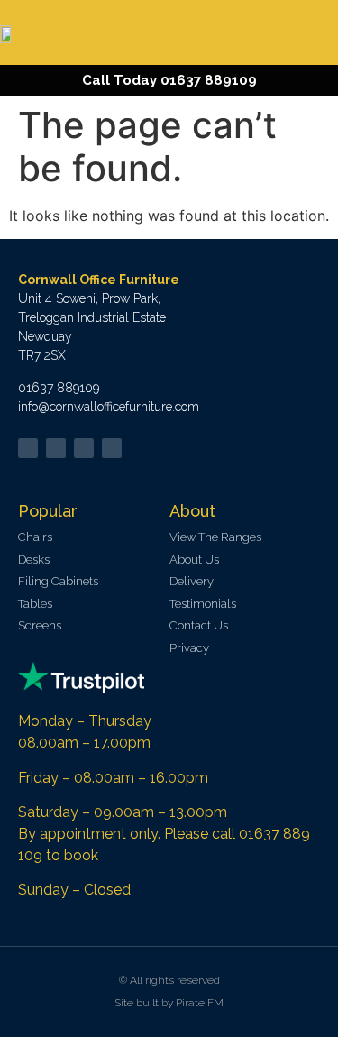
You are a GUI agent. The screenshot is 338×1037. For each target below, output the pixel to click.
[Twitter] (28, 448)
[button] (319, 33)
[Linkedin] (84, 448)
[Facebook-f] (56, 448)
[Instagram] (112, 448)
